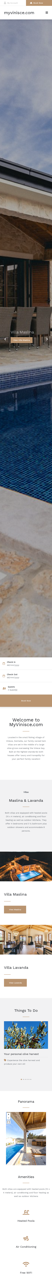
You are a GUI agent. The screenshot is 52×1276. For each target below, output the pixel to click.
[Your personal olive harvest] (26, 1035)
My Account (12, 3)
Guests (11, 687)
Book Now (38, 3)
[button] (8, 1114)
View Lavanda (15, 983)
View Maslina (15, 909)
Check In (11, 662)
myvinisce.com (19, 12)
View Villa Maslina (21, 340)
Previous (5, 337)
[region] (26, 1138)
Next (46, 337)
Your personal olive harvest (21, 1054)
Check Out (12, 675)
